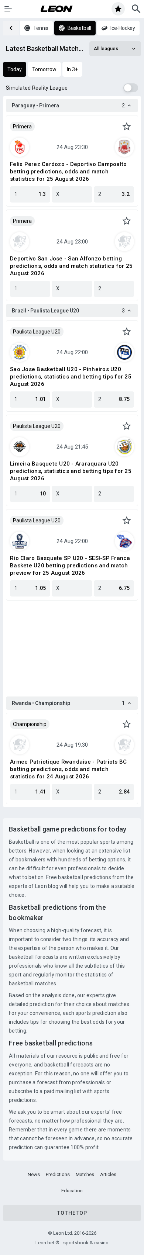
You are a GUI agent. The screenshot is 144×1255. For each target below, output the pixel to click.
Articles (108, 1174)
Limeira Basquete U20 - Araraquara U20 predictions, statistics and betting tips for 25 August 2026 (70, 471)
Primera (22, 126)
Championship (30, 724)
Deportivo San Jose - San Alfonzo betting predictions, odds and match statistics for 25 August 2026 (71, 266)
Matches (85, 1174)
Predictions (58, 1174)
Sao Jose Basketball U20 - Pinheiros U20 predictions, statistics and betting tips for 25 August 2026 (70, 376)
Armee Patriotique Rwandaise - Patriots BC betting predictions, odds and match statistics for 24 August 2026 (68, 769)
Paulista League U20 (37, 332)
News (34, 1174)
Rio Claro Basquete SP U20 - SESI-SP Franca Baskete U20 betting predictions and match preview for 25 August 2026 (70, 565)
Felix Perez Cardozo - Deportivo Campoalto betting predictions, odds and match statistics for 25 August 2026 (68, 171)
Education (72, 1190)
